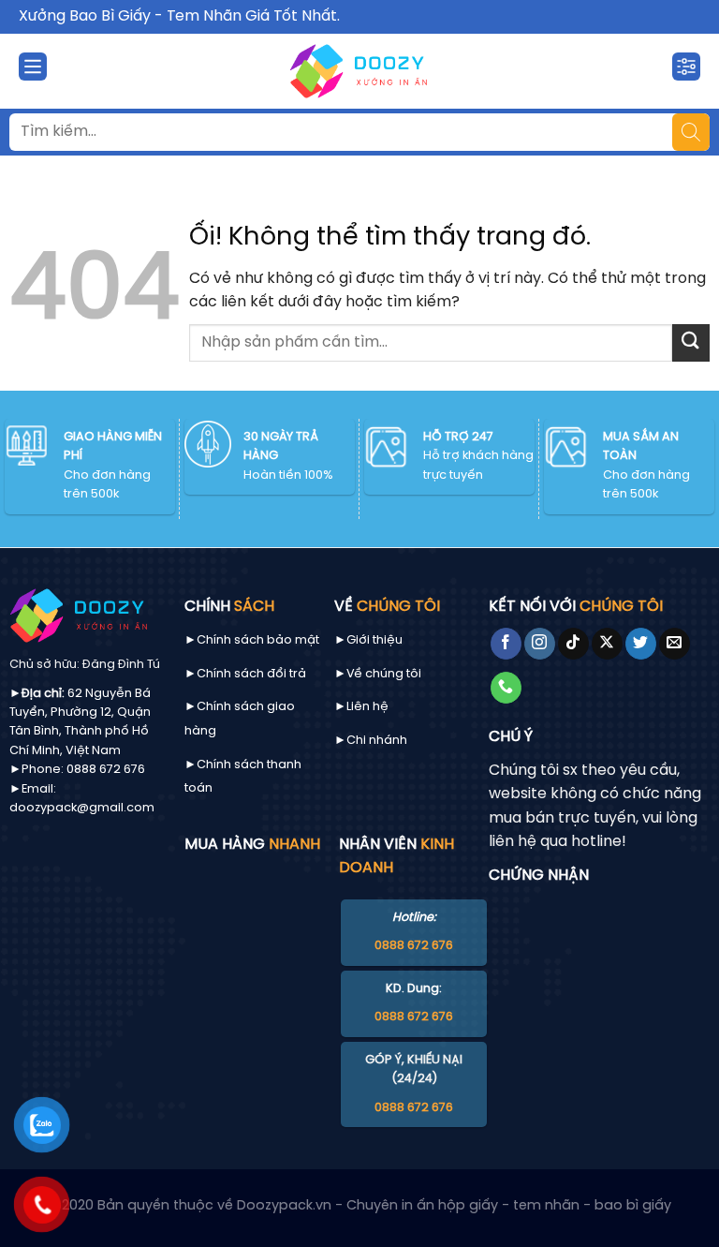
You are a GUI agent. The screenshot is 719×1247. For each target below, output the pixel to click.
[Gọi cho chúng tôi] (506, 688)
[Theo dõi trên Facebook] (506, 644)
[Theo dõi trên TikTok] (573, 644)
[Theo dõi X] (607, 644)
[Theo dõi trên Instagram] (539, 644)
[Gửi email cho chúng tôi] (674, 644)
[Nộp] (691, 342)
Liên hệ (367, 707)
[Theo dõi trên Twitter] (640, 644)
